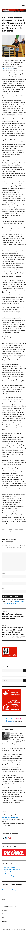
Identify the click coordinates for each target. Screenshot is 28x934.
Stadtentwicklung (6, 531)
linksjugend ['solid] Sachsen (12, 869)
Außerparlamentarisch (9, 906)
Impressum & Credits (8, 892)
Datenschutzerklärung (9, 890)
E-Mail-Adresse (7, 581)
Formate (4, 917)
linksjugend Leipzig (9, 872)
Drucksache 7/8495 (8, 68)
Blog (3, 899)
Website (4, 588)
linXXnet (6, 874)
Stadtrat (4, 914)
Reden (21, 529)
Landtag (17, 529)
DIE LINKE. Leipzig (9, 867)
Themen (4, 921)
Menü (23, 5)
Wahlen (4, 925)
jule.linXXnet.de (6, 929)
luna (5, 529)
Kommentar (6, 551)
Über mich (5, 903)
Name (4, 573)
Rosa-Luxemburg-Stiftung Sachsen (14, 876)
